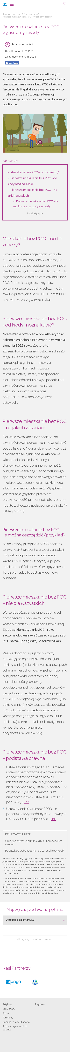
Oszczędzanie (31, 14)
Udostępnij (12, 63)
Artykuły (17, 14)
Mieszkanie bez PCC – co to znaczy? (35, 172)
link (26, 802)
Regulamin (40, 1004)
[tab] (35, 920)
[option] (13, 982)
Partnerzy (8, 1018)
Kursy (6, 1013)
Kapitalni (7, 14)
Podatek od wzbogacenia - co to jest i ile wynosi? (34, 851)
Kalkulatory (9, 1009)
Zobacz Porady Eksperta (16, 1022)
